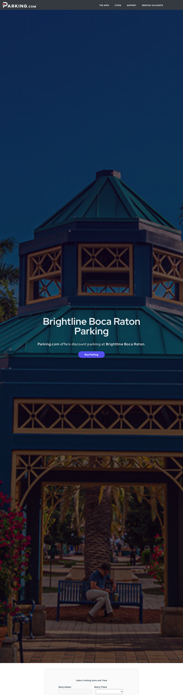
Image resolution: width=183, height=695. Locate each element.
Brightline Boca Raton (125, 344)
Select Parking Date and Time (91, 680)
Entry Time (100, 687)
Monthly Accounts (152, 5)
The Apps (104, 5)
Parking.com (48, 344)
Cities (118, 5)
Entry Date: (65, 687)
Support (131, 5)
